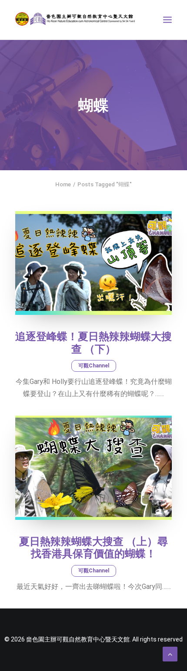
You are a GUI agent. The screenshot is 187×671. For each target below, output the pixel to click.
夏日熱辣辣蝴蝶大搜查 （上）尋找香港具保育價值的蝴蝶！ (93, 547)
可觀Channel (93, 366)
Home (63, 184)
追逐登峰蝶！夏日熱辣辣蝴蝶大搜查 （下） (93, 343)
